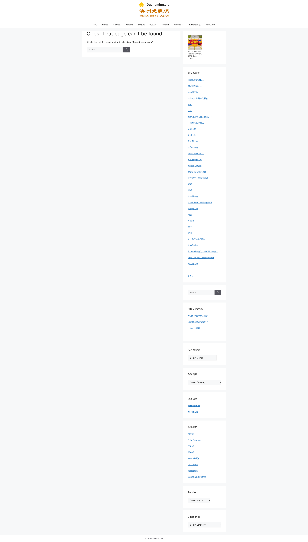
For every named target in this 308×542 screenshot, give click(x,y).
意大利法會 (193, 141)
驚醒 (190, 104)
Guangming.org (158, 4)
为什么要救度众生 (196, 153)
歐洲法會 (192, 135)
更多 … (191, 276)
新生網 (191, 452)
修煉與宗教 (193, 92)
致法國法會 (193, 264)
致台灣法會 (193, 208)
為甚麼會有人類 (195, 159)
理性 (190, 227)
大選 (190, 215)
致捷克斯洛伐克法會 (197, 172)
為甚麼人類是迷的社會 (198, 98)
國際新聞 (129, 24)
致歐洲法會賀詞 (195, 166)
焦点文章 (153, 24)
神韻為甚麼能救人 (196, 80)
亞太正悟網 (193, 464)
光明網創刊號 (194, 405)
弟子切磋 (141, 24)
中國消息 (117, 24)
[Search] (126, 50)
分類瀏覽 (177, 24)
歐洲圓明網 (193, 470)
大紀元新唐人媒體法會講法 (200, 202)
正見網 (191, 446)
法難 (190, 110)
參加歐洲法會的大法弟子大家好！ (203, 251)
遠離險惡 (192, 129)
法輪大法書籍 (194, 328)
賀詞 (190, 233)
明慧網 (191, 434)
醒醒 (190, 184)
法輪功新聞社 (194, 458)
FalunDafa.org (194, 440)
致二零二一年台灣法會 (198, 178)
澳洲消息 (105, 24)
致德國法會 (193, 196)
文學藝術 (165, 24)
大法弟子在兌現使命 (197, 239)
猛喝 (190, 190)
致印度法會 (193, 147)
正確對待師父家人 (196, 123)
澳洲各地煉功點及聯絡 (198, 316)
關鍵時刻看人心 (195, 86)
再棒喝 (191, 221)
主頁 (95, 24)
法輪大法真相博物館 (197, 477)
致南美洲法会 (194, 245)
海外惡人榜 (210, 24)
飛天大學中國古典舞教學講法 (201, 257)
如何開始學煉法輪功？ (198, 322)
